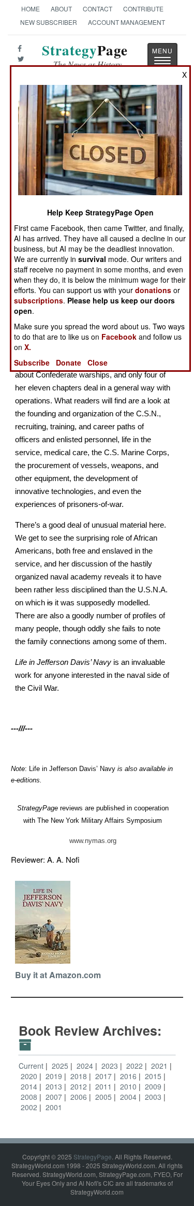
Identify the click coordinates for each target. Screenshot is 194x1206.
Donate (68, 362)
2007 (55, 1097)
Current (31, 1065)
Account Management (126, 22)
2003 (154, 1097)
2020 (30, 1076)
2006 (79, 1097)
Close (97, 362)
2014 (30, 1086)
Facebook (119, 336)
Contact (97, 8)
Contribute (143, 8)
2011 (104, 1086)
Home (30, 8)
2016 (129, 1076)
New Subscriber (48, 22)
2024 (86, 1065)
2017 (104, 1076)
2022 (135, 1065)
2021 (160, 1065)
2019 (55, 1076)
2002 (30, 1107)
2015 (154, 1076)
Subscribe (32, 362)
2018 (79, 1076)
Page (85, 56)
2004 (129, 1097)
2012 (79, 1086)
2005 (104, 1097)
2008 (30, 1097)
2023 (110, 1065)
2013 (55, 1086)
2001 (54, 1107)
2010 (129, 1086)
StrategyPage (92, 1156)
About (61, 8)
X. (27, 347)
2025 (61, 1065)
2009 (154, 1086)
